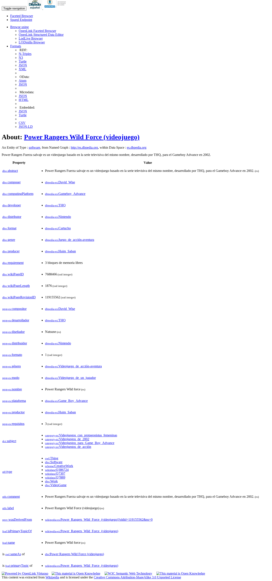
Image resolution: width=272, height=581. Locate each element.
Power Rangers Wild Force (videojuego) (82, 137)
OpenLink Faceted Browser (37, 31)
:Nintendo (58, 217)
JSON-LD (26, 126)
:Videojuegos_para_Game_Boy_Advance (79, 443)
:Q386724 (57, 470)
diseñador (13, 332)
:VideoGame (56, 485)
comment (11, 496)
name (8, 542)
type (7, 471)
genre (8, 240)
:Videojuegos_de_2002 (67, 439)
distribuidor (14, 343)
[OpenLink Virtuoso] (25, 573)
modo (10, 378)
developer (11, 205)
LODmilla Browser (32, 42)
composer (11, 182)
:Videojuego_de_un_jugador (70, 378)
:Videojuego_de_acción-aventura (73, 366)
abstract (10, 171)
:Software (53, 462)
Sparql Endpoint (21, 20)
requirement (13, 263)
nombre (12, 389)
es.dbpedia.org (136, 147)
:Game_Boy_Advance (66, 401)
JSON (23, 65)
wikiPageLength (16, 286)
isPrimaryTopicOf (17, 531)
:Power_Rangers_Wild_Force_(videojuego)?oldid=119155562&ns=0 (99, 519)
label (8, 508)
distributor (11, 217)
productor (13, 412)
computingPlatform (17, 194)
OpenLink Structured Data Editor (41, 34)
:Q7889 (55, 477)
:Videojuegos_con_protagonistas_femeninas (81, 435)
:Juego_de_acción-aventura (69, 240)
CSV (22, 123)
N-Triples (25, 54)
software (34, 147)
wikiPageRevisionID (19, 297)
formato (12, 355)
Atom (22, 80)
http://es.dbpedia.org (84, 147)
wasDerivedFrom (17, 519)
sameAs (13, 554)
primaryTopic (17, 565)
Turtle (23, 61)
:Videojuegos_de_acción (68, 447)
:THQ (55, 205)
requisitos (13, 424)
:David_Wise (60, 182)
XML (22, 69)
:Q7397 (55, 473)
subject (9, 441)
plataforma (14, 401)
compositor (14, 309)
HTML (23, 100)
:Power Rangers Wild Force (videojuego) (74, 554)
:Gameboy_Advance (65, 194)
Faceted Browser (21, 16)
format (9, 228)
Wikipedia (52, 577)
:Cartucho (58, 228)
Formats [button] (15, 46)
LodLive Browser (31, 38)
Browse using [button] (19, 27)
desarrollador (15, 320)
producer (11, 251)
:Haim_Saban (60, 251)
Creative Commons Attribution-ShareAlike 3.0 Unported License (137, 577)
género (11, 366)
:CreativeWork (59, 466)
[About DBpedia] (35, 8)
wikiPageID (13, 274)
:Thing (51, 458)
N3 (21, 57)
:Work (51, 481)
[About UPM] (56, 8)
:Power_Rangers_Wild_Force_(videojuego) (81, 531)
